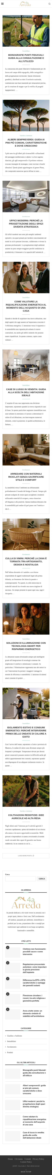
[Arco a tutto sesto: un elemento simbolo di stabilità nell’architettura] (12, 1014)
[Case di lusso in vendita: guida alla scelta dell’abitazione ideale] (26, 365)
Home (10, 1159)
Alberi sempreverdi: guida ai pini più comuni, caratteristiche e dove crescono (26, 142)
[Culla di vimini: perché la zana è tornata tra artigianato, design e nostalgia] (26, 534)
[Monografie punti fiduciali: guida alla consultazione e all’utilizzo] (26, 31)
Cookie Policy (26, 1162)
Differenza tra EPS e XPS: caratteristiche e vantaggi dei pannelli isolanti (34, 982)
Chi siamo (19, 1159)
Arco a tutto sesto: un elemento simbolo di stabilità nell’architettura (33, 1013)
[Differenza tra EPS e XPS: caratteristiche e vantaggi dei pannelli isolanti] (12, 984)
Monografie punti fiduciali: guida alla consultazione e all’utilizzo (26, 58)
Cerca (7, 874)
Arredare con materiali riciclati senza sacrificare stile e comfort (26, 477)
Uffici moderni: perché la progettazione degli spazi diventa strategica (26, 223)
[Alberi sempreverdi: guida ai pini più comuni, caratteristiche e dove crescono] (26, 115)
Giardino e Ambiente (14, 1036)
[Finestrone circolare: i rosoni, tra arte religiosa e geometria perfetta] (12, 999)
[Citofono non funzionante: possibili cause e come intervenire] (12, 953)
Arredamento (11, 1047)
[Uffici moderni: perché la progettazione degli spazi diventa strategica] (26, 196)
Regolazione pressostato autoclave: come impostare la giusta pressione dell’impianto (35, 968)
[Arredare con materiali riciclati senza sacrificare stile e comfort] (26, 449)
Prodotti (10, 1052)
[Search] (49, 3)
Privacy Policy (38, 1159)
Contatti (27, 1159)
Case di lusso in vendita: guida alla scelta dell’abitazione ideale (26, 392)
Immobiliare (11, 1041)
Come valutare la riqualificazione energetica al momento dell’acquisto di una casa (34, 1121)
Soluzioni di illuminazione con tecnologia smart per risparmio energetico (26, 646)
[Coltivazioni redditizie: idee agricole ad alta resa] (26, 791)
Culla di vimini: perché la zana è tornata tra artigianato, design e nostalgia (26, 561)
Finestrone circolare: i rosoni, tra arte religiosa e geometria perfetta (34, 998)
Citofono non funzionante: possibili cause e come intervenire (34, 951)
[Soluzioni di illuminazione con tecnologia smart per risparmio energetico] (26, 619)
